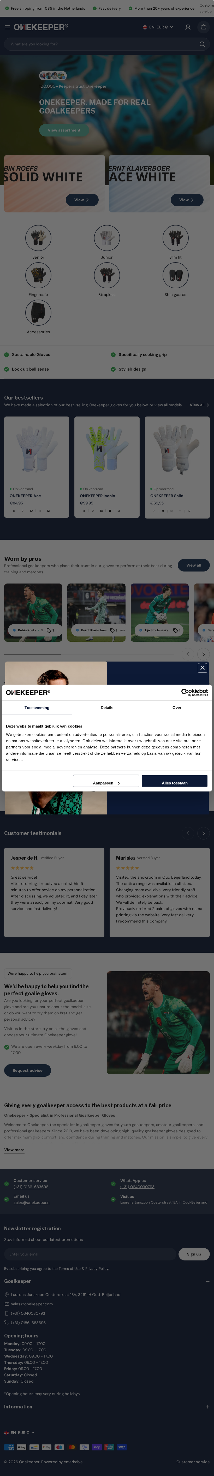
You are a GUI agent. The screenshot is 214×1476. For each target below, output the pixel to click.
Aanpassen (103, 783)
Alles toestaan (175, 783)
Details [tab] (107, 707)
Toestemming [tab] (37, 707)
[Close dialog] (202, 668)
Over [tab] (177, 707)
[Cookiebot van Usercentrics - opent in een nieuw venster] (185, 693)
